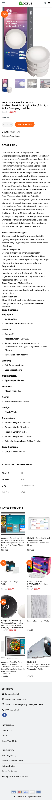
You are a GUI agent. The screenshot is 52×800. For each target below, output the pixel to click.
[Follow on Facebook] (4, 715)
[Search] (45, 3)
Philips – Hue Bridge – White (10, 583)
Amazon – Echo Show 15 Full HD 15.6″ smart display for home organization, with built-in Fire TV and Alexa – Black (12, 542)
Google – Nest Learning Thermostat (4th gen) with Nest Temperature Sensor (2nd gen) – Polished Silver (12, 624)
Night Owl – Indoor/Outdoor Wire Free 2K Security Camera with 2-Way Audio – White (38, 665)
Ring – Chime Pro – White (38, 621)
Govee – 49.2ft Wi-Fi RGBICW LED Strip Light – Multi (38, 584)
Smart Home (15, 136)
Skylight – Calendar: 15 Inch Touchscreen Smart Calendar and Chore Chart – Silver (39, 541)
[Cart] (49, 3)
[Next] (49, 87)
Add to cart (25, 124)
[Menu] (3, 3)
